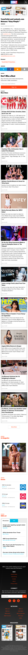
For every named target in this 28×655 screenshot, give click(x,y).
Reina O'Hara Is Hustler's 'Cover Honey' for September (13, 315)
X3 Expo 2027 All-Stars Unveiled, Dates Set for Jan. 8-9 (14, 113)
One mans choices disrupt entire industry (13, 552)
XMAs (20, 618)
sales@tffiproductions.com (8, 56)
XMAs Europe (5, 503)
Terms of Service (13, 650)
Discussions (6, 520)
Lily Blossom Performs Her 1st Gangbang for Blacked (11, 377)
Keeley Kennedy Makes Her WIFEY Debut (12, 211)
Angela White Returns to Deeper (11, 346)
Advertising (14, 576)
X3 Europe (5, 494)
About (14, 581)
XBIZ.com (7, 609)
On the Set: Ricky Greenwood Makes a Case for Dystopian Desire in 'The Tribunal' (13, 244)
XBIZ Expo (20, 615)
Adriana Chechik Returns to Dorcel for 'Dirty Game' (13, 182)
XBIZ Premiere (7, 615)
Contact (14, 579)
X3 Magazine (5, 438)
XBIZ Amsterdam (6, 485)
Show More (14, 427)
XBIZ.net (4, 516)
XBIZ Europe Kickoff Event (10, 538)
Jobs (14, 520)
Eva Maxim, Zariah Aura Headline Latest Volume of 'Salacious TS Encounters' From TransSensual (14, 411)
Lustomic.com (7, 34)
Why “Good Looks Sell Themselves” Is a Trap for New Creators (13, 545)
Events (3, 479)
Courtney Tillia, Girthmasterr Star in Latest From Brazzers (12, 150)
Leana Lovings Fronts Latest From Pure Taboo (13, 284)
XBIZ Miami (20, 611)
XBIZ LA (21, 609)
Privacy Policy (14, 583)
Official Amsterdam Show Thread (11, 532)
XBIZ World (7, 613)
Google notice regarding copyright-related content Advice (14, 525)
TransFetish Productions (8, 62)
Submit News (14, 574)
